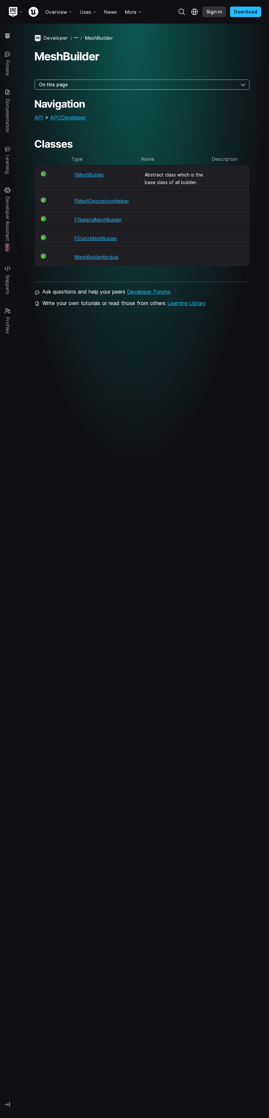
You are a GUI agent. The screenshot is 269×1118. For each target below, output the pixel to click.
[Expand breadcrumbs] (76, 37)
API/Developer (68, 117)
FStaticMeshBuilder (95, 238)
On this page (53, 84)
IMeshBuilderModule (96, 257)
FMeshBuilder (89, 174)
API (38, 117)
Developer (56, 38)
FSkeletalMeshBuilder (98, 219)
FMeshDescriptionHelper (101, 201)
